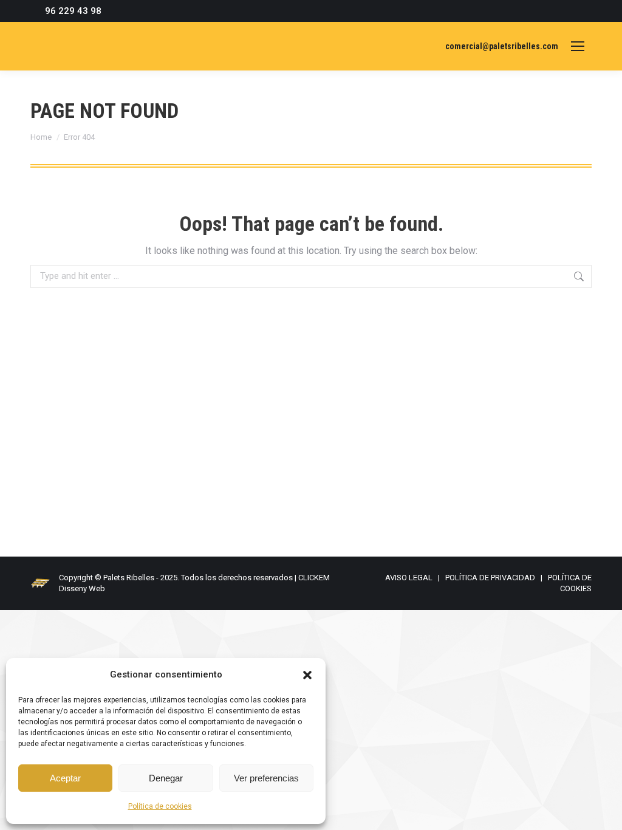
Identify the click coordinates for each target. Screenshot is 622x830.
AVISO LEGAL (408, 577)
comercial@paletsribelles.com (501, 46)
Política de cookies (160, 806)
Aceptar (65, 778)
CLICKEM (314, 577)
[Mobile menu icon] (577, 46)
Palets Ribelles (128, 577)
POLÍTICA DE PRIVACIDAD (490, 577)
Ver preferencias (266, 778)
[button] (307, 675)
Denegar (166, 778)
